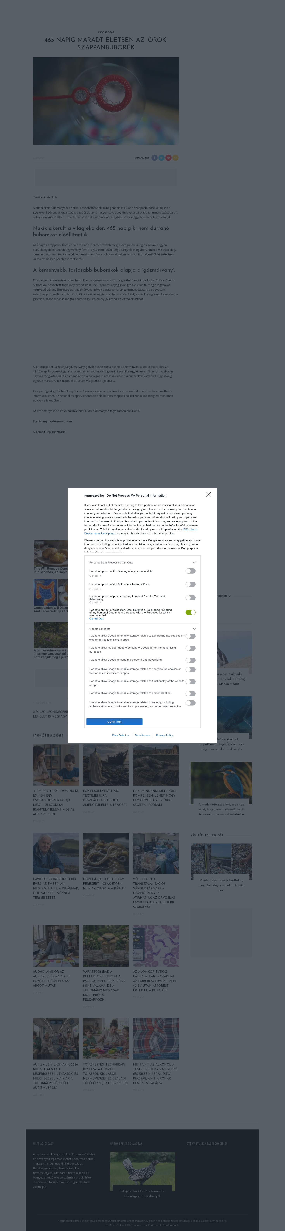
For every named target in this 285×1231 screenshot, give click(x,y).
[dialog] (142, 615)
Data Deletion (120, 735)
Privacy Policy (164, 735)
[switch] (191, 571)
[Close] (209, 496)
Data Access (142, 735)
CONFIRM (114, 721)
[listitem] (142, 562)
